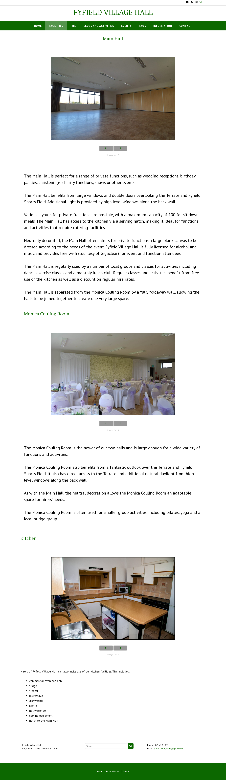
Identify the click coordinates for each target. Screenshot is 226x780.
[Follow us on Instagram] (196, 2)
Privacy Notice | (113, 771)
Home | (100, 771)
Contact (185, 25)
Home (38, 25)
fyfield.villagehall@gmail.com (168, 748)
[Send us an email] (187, 2)
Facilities (56, 25)
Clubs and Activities (99, 25)
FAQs (142, 25)
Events (126, 25)
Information (162, 25)
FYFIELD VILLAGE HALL (113, 12)
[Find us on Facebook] (192, 2)
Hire (73, 25)
